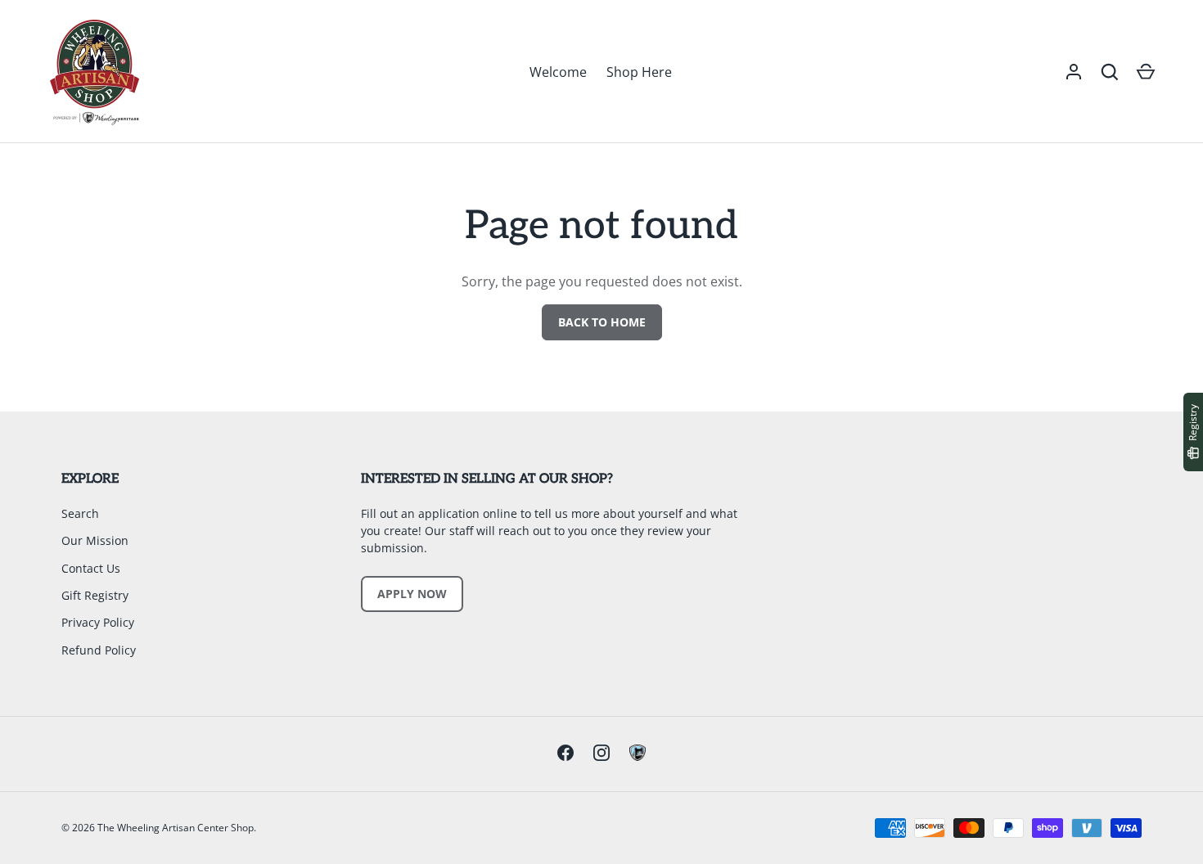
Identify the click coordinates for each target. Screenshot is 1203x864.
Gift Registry (94, 595)
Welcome (558, 72)
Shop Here (639, 72)
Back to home (602, 322)
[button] (1110, 72)
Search (80, 513)
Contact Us (90, 568)
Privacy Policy (97, 622)
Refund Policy (98, 650)
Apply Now (412, 593)
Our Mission (94, 540)
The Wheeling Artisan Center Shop (175, 828)
